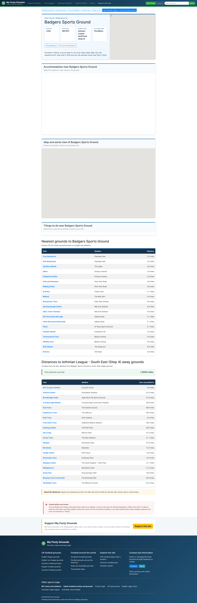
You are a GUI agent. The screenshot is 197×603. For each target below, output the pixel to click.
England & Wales (34, 3)
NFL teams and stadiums (51, 586)
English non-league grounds (52, 560)
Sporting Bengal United (52, 307)
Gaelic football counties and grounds (78, 586)
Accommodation (74, 10)
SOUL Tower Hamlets (51, 312)
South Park (47, 473)
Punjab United (48, 453)
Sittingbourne (48, 468)
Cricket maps (100, 586)
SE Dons (46, 352)
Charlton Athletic (49, 266)
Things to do (96, 10)
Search (192, 3)
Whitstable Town (50, 483)
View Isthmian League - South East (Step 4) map (119, 10)
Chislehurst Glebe (50, 276)
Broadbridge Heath (50, 398)
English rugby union (129, 586)
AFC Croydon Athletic (51, 388)
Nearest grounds (48, 10)
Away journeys (61, 10)
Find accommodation (67, 46)
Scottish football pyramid (51, 570)
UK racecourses (113, 586)
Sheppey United (49, 463)
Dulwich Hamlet (49, 332)
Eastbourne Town (50, 413)
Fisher (45, 327)
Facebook (133, 566)
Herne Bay (47, 433)
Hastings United (49, 428)
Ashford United (49, 393)
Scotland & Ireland (64, 3)
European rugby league (51, 590)
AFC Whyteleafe (49, 261)
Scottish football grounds (51, 563)
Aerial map (85, 10)
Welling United (49, 286)
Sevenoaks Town (50, 458)
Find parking (51, 46)
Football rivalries (106, 566)
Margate (46, 443)
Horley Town (48, 438)
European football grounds (81, 557)
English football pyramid (51, 567)
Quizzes (160, 3)
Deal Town (47, 408)
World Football (81, 3)
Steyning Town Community (54, 478)
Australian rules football (71, 590)
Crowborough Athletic (52, 403)
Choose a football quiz (109, 563)
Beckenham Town (50, 302)
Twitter (142, 566)
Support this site (104, 3)
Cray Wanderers (49, 256)
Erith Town (47, 418)
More (92, 3)
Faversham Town (50, 423)
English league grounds (51, 557)
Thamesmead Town (51, 337)
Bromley (46, 291)
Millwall (46, 297)
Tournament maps (78, 569)
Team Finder (151, 3)
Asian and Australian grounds (82, 566)
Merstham (47, 448)
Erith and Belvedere (51, 281)
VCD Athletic (48, 347)
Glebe (45, 271)
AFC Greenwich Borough (53, 317)
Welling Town (48, 342)
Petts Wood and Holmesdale (54, 322)
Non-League (49, 3)
